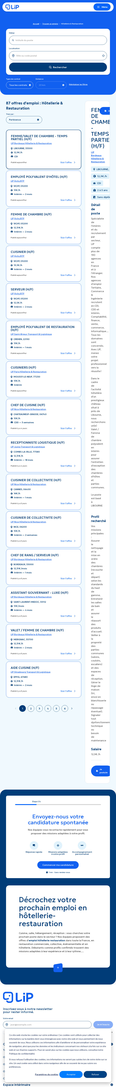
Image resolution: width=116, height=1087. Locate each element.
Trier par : (10, 114)
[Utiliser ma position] (103, 55)
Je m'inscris (103, 1024)
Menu (105, 7)
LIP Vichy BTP (17, 181)
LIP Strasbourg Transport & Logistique (30, 672)
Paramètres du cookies (46, 1074)
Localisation (14, 48)
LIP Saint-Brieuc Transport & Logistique (31, 334)
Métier (12, 33)
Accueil (36, 24)
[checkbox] (4, 1032)
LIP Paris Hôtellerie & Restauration (29, 371)
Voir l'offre (66, 162)
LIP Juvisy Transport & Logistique (28, 446)
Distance (39, 79)
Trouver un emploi (50, 24)
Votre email (8, 1018)
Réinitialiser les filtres (78, 84)
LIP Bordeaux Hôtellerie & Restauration (31, 143)
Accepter (71, 1074)
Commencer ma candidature (58, 865)
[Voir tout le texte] (58, 967)
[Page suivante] (72, 708)
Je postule (104, 771)
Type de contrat (13, 79)
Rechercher (60, 67)
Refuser (95, 1074)
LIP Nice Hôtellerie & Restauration (28, 409)
